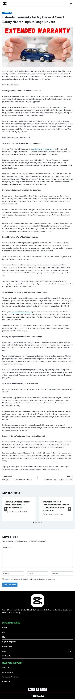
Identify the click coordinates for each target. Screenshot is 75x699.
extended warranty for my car (41, 149)
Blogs (4, 651)
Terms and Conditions (10, 677)
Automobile (7, 12)
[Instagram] (37, 689)
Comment (7, 547)
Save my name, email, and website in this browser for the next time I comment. (29, 579)
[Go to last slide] (5, 509)
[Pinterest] (41, 689)
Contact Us (6, 656)
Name (6, 573)
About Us (5, 667)
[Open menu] (71, 3)
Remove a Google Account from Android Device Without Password (17, 505)
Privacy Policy (7, 672)
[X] (33, 689)
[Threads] (45, 689)
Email (30, 573)
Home (4, 627)
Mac (3, 637)
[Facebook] (30, 689)
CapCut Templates (9, 642)
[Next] (69, 509)
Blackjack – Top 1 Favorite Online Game (17, 477)
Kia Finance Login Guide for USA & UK (58, 477)
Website (55, 573)
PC (3, 632)
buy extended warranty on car (21, 312)
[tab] (33, 522)
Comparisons (7, 646)
